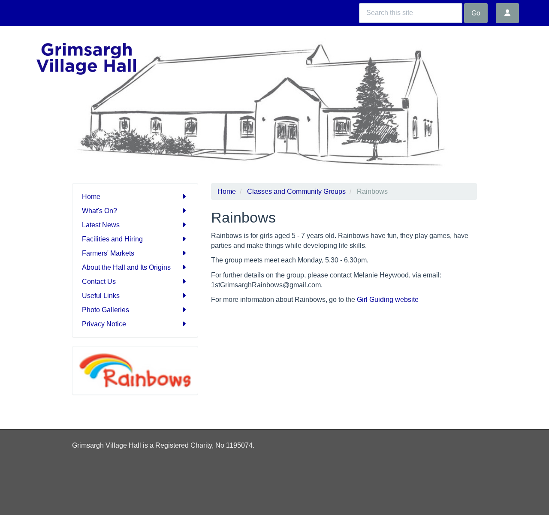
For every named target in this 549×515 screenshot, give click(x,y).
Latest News (101, 225)
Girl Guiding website (388, 299)
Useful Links (101, 295)
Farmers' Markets (108, 253)
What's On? (99, 210)
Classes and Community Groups (296, 191)
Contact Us (99, 281)
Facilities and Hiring (112, 239)
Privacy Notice (104, 324)
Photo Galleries (105, 309)
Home (91, 196)
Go (475, 13)
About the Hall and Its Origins (126, 267)
